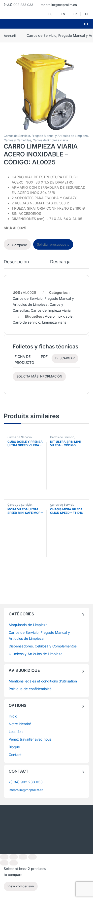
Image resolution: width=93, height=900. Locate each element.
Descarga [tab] (60, 262)
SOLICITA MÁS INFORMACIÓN (39, 376)
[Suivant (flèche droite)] (13, 862)
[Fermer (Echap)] (32, 857)
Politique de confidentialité (30, 689)
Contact (15, 754)
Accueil (10, 35)
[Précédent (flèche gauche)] (4, 862)
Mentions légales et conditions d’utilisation (43, 681)
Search (86, 23)
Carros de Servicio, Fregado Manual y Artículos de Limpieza (46, 136)
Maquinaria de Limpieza (28, 625)
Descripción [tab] (16, 262)
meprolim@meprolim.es (59, 5)
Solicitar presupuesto (53, 244)
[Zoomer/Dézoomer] (4, 857)
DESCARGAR (65, 358)
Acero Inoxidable (58, 316)
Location (16, 731)
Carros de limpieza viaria (50, 140)
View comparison (20, 886)
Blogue (14, 747)
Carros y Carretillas (17, 140)
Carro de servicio (26, 322)
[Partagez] (23, 857)
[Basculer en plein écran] (13, 857)
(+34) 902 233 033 (18, 5)
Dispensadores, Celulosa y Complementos (43, 646)
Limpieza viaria (54, 322)
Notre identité (20, 724)
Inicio (13, 716)
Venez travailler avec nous (30, 739)
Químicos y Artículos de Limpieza (35, 654)
